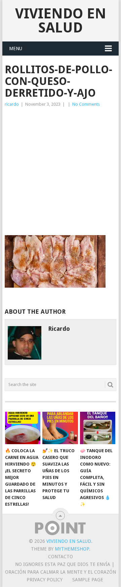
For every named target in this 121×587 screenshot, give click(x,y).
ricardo (12, 104)
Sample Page (87, 579)
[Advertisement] (60, 171)
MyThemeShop (72, 549)
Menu (15, 48)
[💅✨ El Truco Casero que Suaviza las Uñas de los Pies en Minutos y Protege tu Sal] (60, 428)
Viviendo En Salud (60, 20)
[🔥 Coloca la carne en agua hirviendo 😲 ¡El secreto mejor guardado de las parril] (22, 428)
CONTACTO (60, 556)
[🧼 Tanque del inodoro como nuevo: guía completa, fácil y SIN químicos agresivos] (97, 428)
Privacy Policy (45, 579)
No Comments (86, 104)
